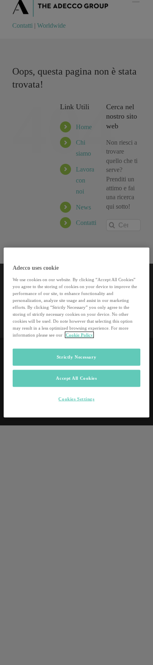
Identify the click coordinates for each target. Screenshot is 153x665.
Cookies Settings (76, 398)
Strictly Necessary (76, 357)
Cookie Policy (79, 334)
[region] (76, 333)
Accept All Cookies (76, 378)
